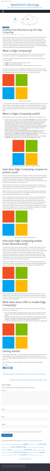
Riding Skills (10, 455)
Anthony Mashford (14, 34)
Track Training (30, 455)
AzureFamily (42, 444)
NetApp (42, 452)
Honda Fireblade (4, 452)
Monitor (28, 452)
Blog (30, 447)
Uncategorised (6, 27)
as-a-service (7, 444)
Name (3, 409)
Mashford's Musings (25, 5)
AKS (4, 444)
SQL (18, 455)
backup (28, 447)
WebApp (41, 455)
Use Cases (35, 455)
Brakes (33, 447)
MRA (38, 452)
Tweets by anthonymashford (25, 459)
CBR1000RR (36, 447)
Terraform (24, 455)
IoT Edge (14, 362)
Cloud (9, 450)
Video (38, 455)
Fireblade (35, 450)
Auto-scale (11, 444)
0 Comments (22, 34)
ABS (2, 444)
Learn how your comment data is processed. (31, 440)
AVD (20, 444)
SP (17, 455)
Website (3, 424)
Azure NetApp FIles (18, 447)
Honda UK (9, 452)
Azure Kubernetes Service (6, 447)
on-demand (3, 455)
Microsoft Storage (21, 452)
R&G (7, 455)
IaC (13, 452)
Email (3, 417)
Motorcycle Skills (34, 452)
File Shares (28, 450)
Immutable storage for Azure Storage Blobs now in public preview (29, 380)
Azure (25, 444)
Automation (16, 444)
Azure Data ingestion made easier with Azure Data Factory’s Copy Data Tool (23, 374)
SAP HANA (14, 455)
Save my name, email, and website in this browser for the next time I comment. (22, 432)
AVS (22, 444)
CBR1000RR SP (41, 447)
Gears (43, 450)
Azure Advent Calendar (33, 444)
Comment (4, 390)
